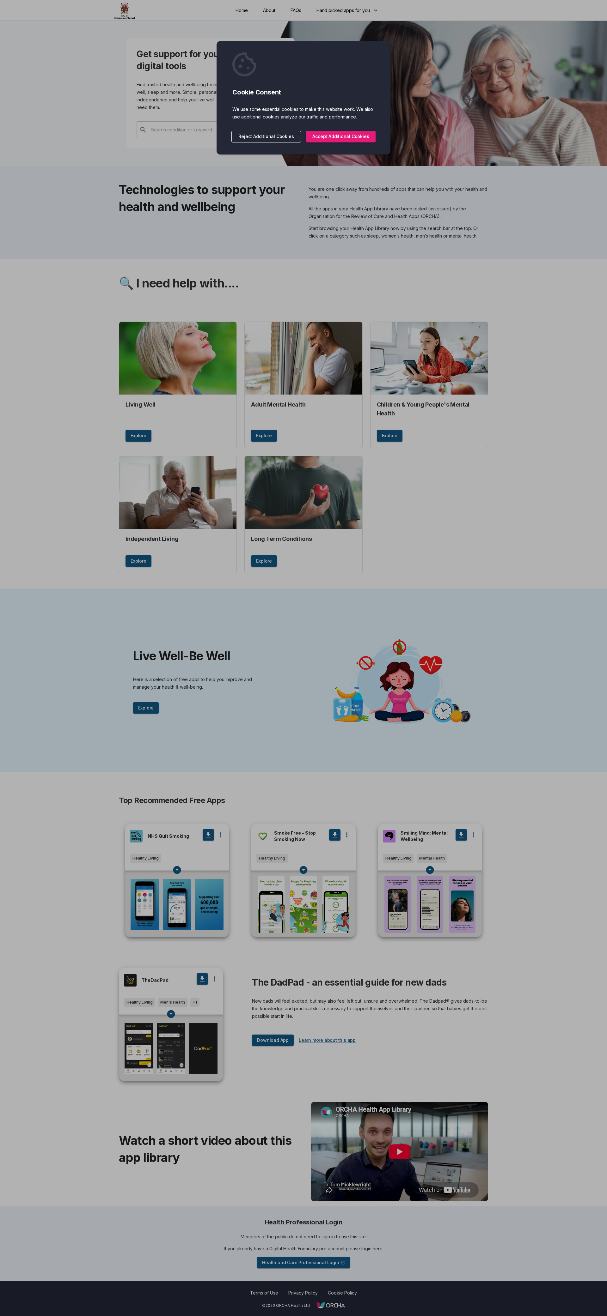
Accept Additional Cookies (340, 136)
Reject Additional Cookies (266, 136)
